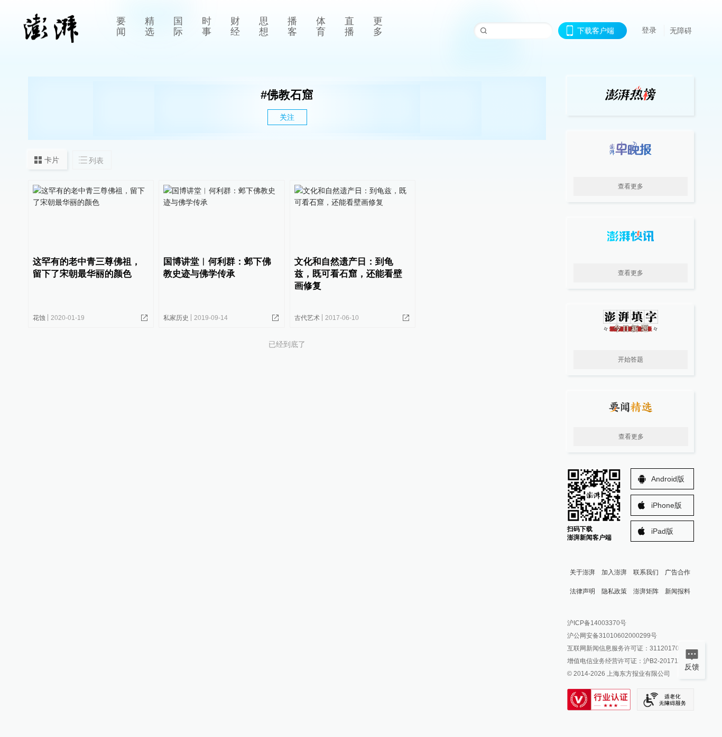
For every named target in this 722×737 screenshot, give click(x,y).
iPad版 (662, 531)
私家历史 (176, 318)
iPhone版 (666, 505)
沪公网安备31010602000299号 (612, 635)
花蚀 (39, 318)
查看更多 (630, 186)
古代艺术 (307, 318)
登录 (649, 30)
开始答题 (630, 359)
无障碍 (681, 30)
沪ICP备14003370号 (596, 623)
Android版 (667, 479)
